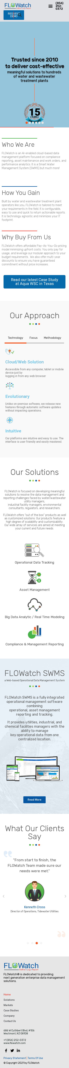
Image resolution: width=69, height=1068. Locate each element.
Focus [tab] (34, 337)
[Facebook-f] (6, 1050)
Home (7, 994)
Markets (8, 1005)
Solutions (9, 999)
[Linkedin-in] (18, 1050)
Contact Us (10, 1021)
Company (9, 1015)
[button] (50, 6)
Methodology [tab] (52, 337)
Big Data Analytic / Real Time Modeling (34, 617)
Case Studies (11, 1010)
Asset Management (34, 590)
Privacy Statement (15, 1058)
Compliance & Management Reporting (34, 644)
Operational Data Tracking (34, 562)
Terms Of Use (35, 1058)
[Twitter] (12, 1050)
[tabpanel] (34, 395)
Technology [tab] (15, 337)
